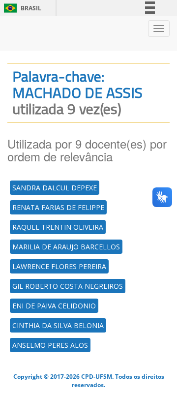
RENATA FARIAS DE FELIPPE (58, 207)
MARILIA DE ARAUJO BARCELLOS (66, 246)
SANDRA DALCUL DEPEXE (54, 187)
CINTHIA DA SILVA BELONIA (58, 325)
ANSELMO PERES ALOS (50, 345)
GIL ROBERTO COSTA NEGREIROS (67, 286)
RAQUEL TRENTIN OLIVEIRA (57, 227)
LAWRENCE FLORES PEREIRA (59, 266)
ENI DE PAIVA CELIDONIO (54, 305)
